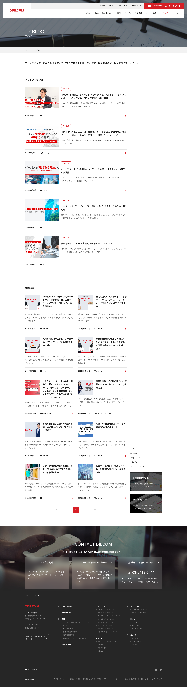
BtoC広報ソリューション (106, 625)
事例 (119, 13)
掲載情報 (135, 645)
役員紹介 (101, 651)
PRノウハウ (135, 462)
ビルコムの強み (92, 13)
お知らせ (135, 638)
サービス (127, 13)
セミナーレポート (137, 466)
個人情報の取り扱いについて (136, 679)
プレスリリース (137, 641)
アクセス (112, 5)
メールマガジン (135, 5)
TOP (26, 50)
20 (95, 510)
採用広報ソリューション (106, 629)
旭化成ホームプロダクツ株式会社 (74, 638)
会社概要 (101, 645)
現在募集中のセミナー (139, 609)
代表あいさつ (102, 648)
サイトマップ (157, 679)
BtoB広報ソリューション (106, 622)
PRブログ (164, 13)
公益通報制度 (74, 679)
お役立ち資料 (122, 5)
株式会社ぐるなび (69, 625)
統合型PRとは (107, 13)
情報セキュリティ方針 (92, 679)
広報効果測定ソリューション (107, 632)
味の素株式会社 (68, 635)
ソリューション (101, 606)
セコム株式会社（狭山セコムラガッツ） (77, 622)
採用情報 (102, 5)
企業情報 (138, 13)
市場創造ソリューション (106, 619)
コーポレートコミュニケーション (109, 616)
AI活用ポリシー (60, 679)
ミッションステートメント (107, 641)
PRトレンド (135, 458)
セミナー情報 (151, 13)
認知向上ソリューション (106, 613)
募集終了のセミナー (139, 613)
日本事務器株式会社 (70, 632)
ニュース (174, 13)
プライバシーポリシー (113, 679)
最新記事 (134, 454)
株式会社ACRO (68, 629)
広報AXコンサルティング (106, 609)
